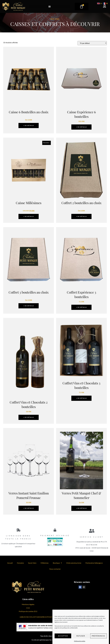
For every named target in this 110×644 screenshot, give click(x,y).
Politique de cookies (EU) (28, 611)
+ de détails (28, 125)
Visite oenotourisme (73, 563)
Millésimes (45, 563)
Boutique (56, 563)
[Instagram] (84, 587)
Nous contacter (55, 569)
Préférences (98, 636)
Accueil (10, 563)
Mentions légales (28, 604)
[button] (49, 6)
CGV (28, 608)
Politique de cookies (79, 641)
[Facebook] (80, 587)
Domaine (20, 563)
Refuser (80, 636)
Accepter (63, 636)
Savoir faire (32, 563)
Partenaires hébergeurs (94, 563)
